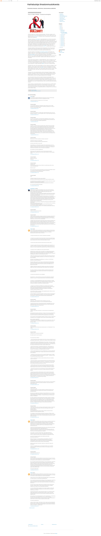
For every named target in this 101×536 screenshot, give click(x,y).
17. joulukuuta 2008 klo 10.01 (34, 306)
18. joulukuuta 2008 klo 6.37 (34, 377)
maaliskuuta (62, 43)
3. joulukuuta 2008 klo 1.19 (34, 101)
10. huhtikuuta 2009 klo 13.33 (34, 454)
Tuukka (31, 472)
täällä (43, 63)
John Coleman (38, 39)
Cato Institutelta (32, 54)
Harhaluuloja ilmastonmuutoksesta (43, 4)
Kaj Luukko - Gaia (62, 17)
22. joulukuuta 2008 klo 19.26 (34, 417)
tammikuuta (62, 45)
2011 (60, 25)
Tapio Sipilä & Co (32, 188)
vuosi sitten (36, 36)
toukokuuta (62, 40)
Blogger (56, 533)
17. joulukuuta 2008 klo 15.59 (34, 329)
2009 (60, 27)
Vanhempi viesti (54, 524)
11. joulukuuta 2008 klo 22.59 (34, 185)
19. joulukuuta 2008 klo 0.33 (34, 403)
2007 (60, 47)
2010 (60, 26)
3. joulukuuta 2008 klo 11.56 (34, 108)
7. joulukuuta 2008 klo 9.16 (34, 121)
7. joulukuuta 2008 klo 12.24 (34, 134)
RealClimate (61, 20)
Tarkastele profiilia (61, 52)
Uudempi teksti (30, 524)
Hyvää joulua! (62, 31)
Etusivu (42, 524)
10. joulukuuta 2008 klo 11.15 (34, 154)
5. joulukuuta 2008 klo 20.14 (34, 114)
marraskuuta (62, 34)
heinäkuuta (62, 38)
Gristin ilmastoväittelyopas (63, 16)
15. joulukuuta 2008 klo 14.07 (34, 226)
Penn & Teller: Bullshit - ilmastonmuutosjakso (63, 33)
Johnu (31, 96)
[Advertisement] (42, 516)
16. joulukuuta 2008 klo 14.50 (34, 296)
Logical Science (62, 18)
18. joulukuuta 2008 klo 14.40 (34, 384)
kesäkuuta (62, 39)
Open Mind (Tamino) (63, 19)
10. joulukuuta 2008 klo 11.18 (34, 160)
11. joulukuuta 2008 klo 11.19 (34, 172)
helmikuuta (62, 44)
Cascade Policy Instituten (44, 51)
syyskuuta (62, 37)
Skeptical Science (62, 21)
